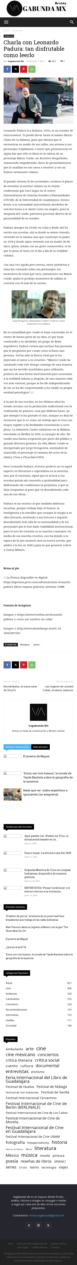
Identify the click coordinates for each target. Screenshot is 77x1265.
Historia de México (14, 1149)
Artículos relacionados (17, 747)
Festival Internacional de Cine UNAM (33, 1136)
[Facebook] (7, 69)
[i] (32, 392)
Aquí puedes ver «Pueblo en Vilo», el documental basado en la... (46, 837)
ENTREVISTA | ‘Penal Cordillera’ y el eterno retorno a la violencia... (47, 889)
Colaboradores (39, 1247)
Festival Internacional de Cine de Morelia (33, 1120)
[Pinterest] (23, 69)
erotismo (37, 1072)
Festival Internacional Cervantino (31, 1098)
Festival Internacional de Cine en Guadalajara (35, 1129)
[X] (15, 69)
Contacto (55, 1247)
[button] (6, 22)
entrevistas (17, 1071)
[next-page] (11, 807)
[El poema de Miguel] (12, 760)
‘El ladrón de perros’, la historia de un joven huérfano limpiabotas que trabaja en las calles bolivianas (35, 918)
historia (59, 1142)
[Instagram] (38, 1225)
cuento (12, 1066)
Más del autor (40, 747)
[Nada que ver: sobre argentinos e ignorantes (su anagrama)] (12, 794)
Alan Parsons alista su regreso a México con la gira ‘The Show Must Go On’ (37, 929)
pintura (58, 1155)
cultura (26, 1066)
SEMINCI (60, 1161)
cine (41, 1048)
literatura (25, 644)
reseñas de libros (36, 1161)
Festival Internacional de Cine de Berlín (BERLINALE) (36, 1105)
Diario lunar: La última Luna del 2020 (47, 853)
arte (30, 1049)
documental (47, 1066)
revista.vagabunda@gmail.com (46, 1215)
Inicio (6, 30)
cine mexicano (20, 1054)
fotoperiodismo (38, 1143)
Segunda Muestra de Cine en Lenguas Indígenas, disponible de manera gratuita (47, 873)
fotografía (15, 1142)
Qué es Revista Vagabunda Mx (32, 1243)
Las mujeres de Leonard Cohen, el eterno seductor (58, 688)
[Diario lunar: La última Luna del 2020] (12, 857)
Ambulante (14, 1049)
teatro (34, 1167)
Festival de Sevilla (55, 1092)
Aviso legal (22, 1247)
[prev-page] (6, 807)
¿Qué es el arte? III (16, 947)
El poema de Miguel (36, 756)
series (36, 644)
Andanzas (17, 30)
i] (5, 577)
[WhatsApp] (31, 69)
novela (45, 1155)
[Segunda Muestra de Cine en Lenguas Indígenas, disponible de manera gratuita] (12, 874)
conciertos (48, 1054)
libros (29, 1149)
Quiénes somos (58, 1243)
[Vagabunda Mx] (38, 8)
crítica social (47, 1060)
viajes (63, 1167)
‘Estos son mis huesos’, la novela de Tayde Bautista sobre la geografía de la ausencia (48, 777)
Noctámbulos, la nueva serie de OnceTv (20, 688)
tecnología (49, 1167)
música (29, 1155)
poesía (12, 1161)
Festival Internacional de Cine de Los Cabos (37, 1113)
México (12, 1155)
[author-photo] (38, 720)
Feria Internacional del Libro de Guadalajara (36, 1079)
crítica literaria (19, 1060)
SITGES (23, 1167)
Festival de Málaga (52, 1086)
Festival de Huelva (20, 1086)
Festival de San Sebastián (22, 1092)
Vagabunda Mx (16, 61)
